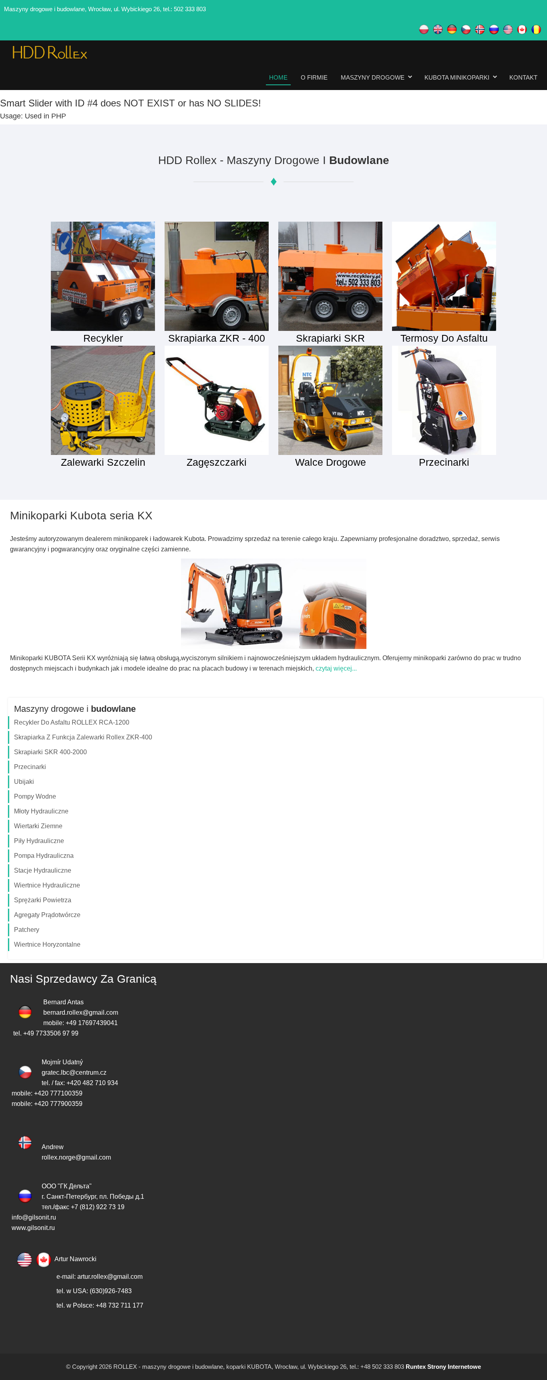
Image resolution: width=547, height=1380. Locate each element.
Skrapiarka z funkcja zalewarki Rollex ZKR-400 (83, 737)
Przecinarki (30, 766)
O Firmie (314, 77)
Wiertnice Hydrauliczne (47, 885)
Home (278, 77)
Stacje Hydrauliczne (42, 870)
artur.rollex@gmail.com (110, 1276)
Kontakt (523, 77)
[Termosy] (444, 275)
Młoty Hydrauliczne (41, 811)
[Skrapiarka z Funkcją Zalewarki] (217, 275)
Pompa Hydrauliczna (44, 855)
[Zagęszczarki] (217, 400)
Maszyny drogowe (372, 77)
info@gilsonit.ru (34, 1217)
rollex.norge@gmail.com (76, 1157)
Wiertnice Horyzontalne (47, 944)
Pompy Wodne (35, 796)
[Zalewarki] (103, 400)
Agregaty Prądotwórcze (47, 914)
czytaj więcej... (336, 668)
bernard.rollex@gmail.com (80, 1012)
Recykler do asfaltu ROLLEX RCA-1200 (71, 722)
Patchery (26, 929)
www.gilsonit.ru (33, 1227)
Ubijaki (24, 781)
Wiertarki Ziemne (38, 826)
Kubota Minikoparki (456, 77)
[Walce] (330, 400)
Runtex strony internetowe (442, 1366)
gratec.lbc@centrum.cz (74, 1072)
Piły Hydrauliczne (39, 840)
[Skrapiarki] (330, 275)
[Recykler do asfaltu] (103, 275)
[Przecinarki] (444, 400)
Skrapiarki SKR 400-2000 (50, 752)
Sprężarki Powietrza (42, 900)
